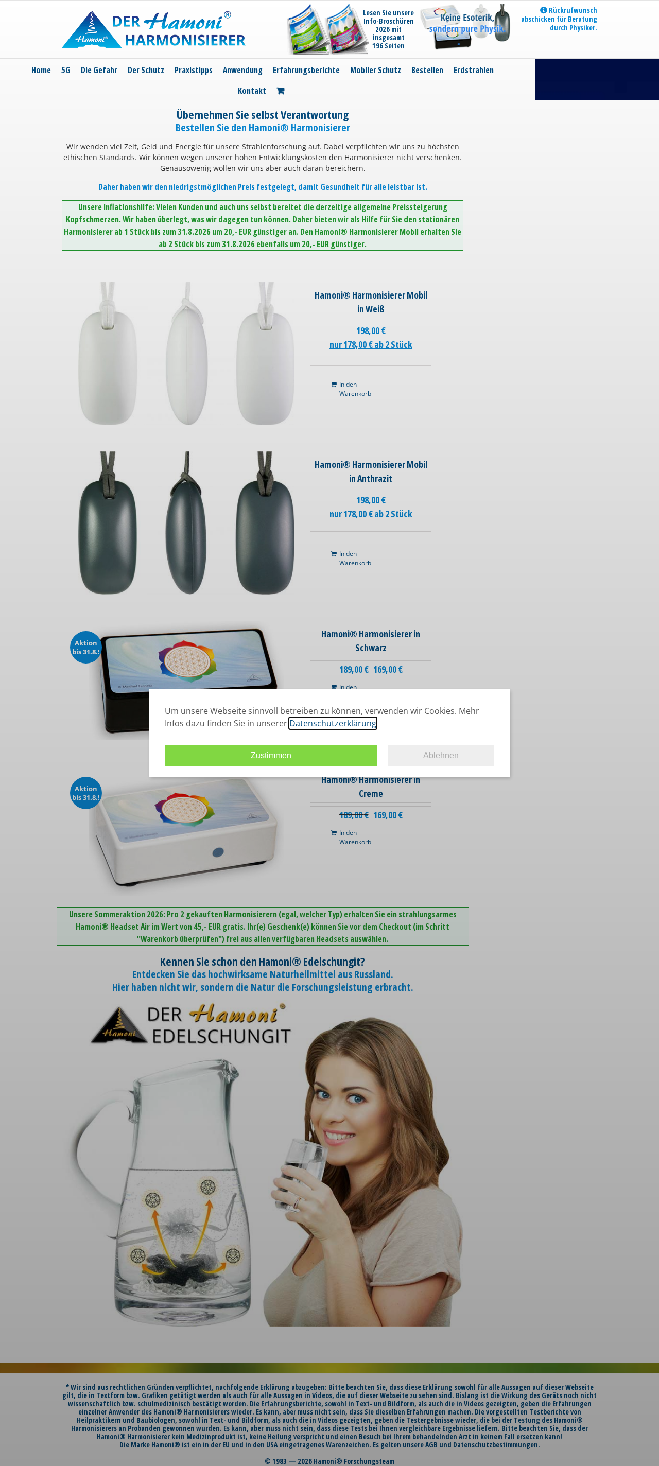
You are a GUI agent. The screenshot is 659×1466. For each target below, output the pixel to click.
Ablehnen (441, 755)
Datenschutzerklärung (332, 723)
